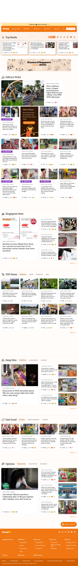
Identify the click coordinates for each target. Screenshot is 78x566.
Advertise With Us (70, 560)
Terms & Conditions (38, 560)
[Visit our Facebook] (71, 37)
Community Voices (40, 545)
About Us (4, 560)
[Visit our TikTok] (64, 37)
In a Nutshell (38, 548)
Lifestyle (22, 545)
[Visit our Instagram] (67, 37)
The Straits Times (26, 560)
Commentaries (70, 548)
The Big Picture (39, 542)
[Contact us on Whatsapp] (60, 37)
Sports (21, 551)
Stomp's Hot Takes (71, 545)
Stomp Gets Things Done (56, 545)
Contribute (71, 28)
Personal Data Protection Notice (55, 560)
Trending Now (23, 542)
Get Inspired (54, 542)
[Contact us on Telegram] (57, 37)
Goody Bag (53, 548)
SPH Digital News (14, 560)
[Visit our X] (74, 37)
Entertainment (23, 548)
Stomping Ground (71, 542)
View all (72, 263)
